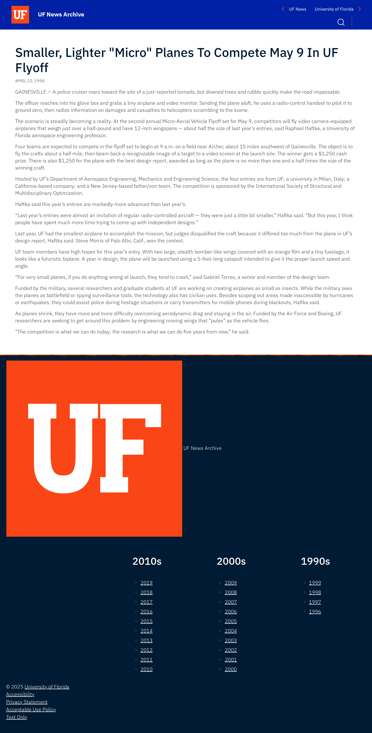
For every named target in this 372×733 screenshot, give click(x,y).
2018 (146, 592)
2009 (231, 582)
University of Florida (334, 9)
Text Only (16, 717)
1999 (315, 582)
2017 (146, 601)
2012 (146, 649)
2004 (231, 630)
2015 (146, 621)
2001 (231, 659)
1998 (315, 592)
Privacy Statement (27, 701)
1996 (315, 611)
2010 (146, 669)
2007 (231, 601)
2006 (231, 611)
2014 (146, 630)
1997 (315, 601)
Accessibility (20, 694)
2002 (231, 649)
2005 (231, 621)
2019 (146, 582)
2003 (231, 640)
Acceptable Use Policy (31, 709)
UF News (297, 9)
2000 (231, 669)
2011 (146, 659)
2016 (146, 611)
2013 (146, 640)
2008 (231, 592)
